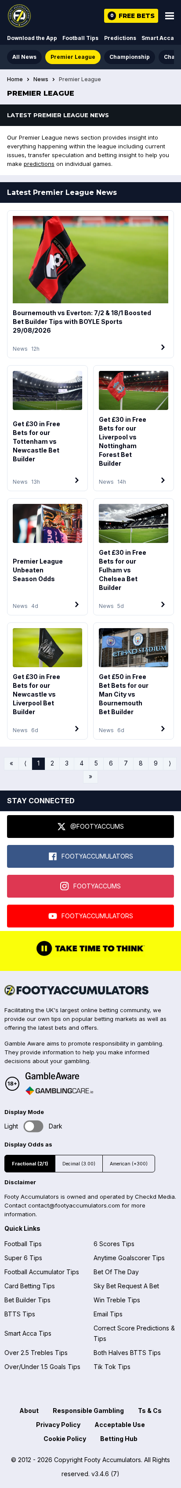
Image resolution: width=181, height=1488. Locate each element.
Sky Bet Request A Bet (126, 1286)
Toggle (33, 1126)
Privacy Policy (58, 1424)
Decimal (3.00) (78, 1164)
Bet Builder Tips (27, 1300)
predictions (39, 163)
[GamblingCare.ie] (59, 1090)
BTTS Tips (19, 1314)
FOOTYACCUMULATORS (97, 856)
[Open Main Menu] (169, 15)
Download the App (32, 38)
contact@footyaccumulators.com (74, 1205)
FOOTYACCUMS (97, 886)
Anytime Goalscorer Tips (129, 1258)
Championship (129, 57)
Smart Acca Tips (27, 1333)
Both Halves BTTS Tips (127, 1352)
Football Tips (80, 38)
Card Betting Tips (29, 1286)
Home (15, 79)
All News (24, 57)
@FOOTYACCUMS (97, 826)
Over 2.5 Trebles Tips (36, 1352)
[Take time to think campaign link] (90, 955)
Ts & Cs (150, 1410)
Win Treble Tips (117, 1300)
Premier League (73, 57)
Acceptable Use (119, 1424)
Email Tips (108, 1314)
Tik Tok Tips (112, 1366)
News (40, 79)
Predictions (120, 38)
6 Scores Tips (114, 1243)
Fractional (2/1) (30, 1164)
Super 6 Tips (23, 1258)
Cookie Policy (64, 1438)
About (29, 1410)
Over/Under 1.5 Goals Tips (42, 1366)
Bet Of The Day (116, 1272)
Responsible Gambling (88, 1410)
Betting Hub (119, 1438)
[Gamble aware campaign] (59, 1075)
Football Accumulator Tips (41, 1272)
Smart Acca (157, 38)
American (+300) (129, 1164)
